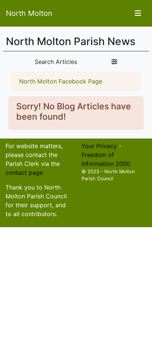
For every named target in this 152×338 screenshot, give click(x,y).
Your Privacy (99, 146)
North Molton (29, 13)
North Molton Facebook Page (60, 81)
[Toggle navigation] (138, 13)
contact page (24, 172)
